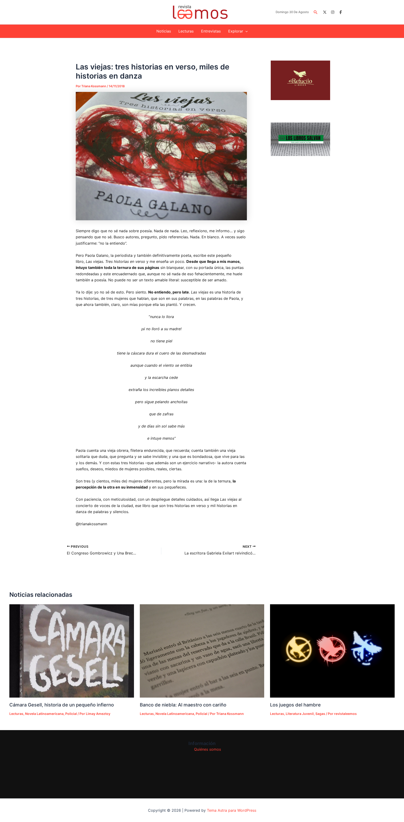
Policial (71, 714)
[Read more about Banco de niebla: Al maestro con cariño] (202, 651)
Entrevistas (211, 31)
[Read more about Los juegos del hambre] (332, 651)
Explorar (235, 31)
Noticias (163, 31)
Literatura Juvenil (300, 714)
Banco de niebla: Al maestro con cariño (183, 705)
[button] (316, 12)
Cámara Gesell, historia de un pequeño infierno (61, 705)
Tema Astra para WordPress (231, 810)
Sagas (320, 714)
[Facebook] (340, 12)
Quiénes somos (207, 749)
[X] (324, 12)
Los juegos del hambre (295, 705)
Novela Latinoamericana (44, 714)
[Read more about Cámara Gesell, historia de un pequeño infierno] (71, 651)
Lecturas (186, 31)
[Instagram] (332, 12)
